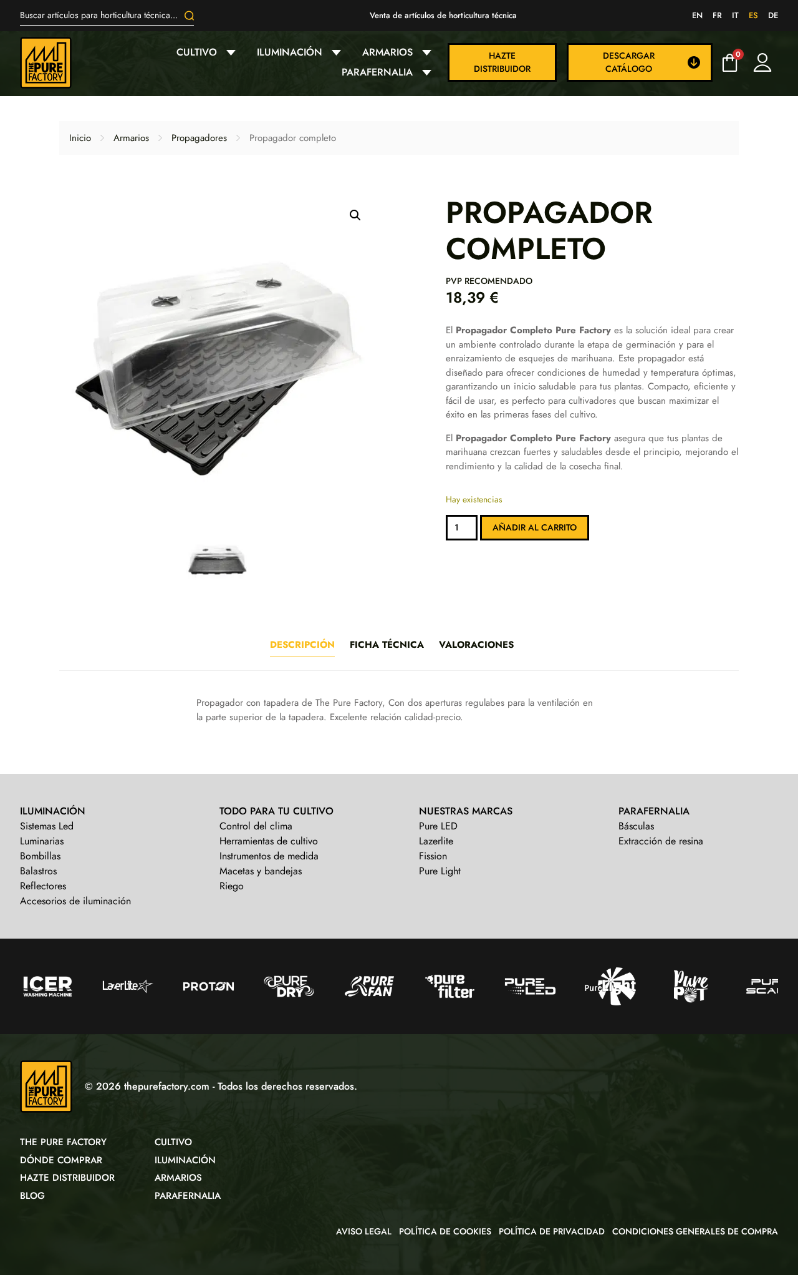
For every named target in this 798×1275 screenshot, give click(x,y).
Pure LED (438, 826)
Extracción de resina (660, 841)
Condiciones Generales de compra (695, 1231)
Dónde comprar (61, 1160)
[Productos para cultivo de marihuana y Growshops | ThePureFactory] (46, 63)
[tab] (302, 645)
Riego (231, 886)
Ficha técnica (387, 645)
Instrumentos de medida (269, 856)
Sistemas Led (47, 826)
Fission (433, 856)
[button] (355, 215)
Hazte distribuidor (502, 62)
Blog (32, 1196)
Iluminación (289, 52)
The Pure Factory (63, 1142)
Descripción (302, 645)
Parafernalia (377, 72)
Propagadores (199, 138)
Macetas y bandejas (260, 871)
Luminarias (42, 841)
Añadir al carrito (535, 527)
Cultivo (196, 52)
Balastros (38, 871)
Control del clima (255, 826)
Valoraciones (476, 645)
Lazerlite (436, 841)
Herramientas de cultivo (268, 841)
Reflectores (43, 886)
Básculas (636, 826)
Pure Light (440, 871)
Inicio (80, 138)
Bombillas (40, 856)
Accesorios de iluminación (75, 901)
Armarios (387, 52)
